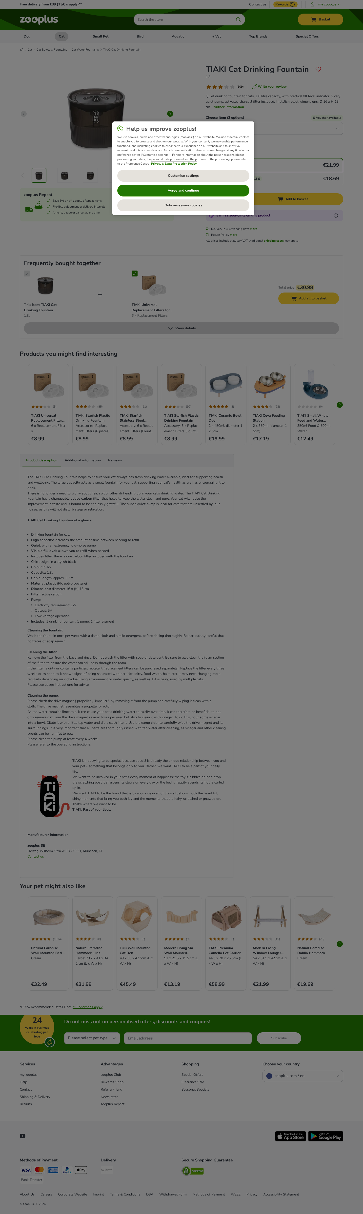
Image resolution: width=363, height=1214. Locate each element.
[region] (183, 168)
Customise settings (183, 175)
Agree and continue (183, 190)
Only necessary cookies (183, 205)
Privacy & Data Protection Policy (174, 164)
